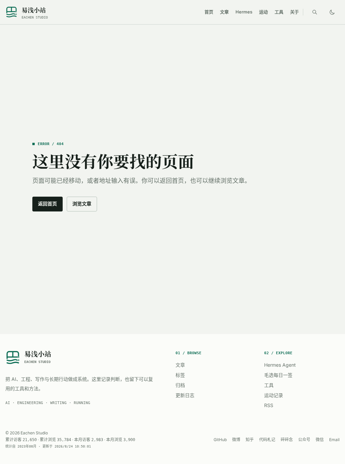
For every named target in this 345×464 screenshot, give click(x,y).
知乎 (250, 439)
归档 (180, 385)
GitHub (220, 439)
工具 (279, 11)
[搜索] (314, 12)
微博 (236, 439)
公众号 (304, 439)
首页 (209, 11)
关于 (294, 11)
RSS (268, 405)
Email (334, 439)
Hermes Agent (280, 365)
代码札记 (267, 439)
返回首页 (47, 203)
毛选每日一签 (278, 375)
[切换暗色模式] (332, 12)
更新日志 (185, 395)
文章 (224, 11)
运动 (263, 11)
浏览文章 (81, 203)
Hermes (244, 11)
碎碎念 (287, 439)
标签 (180, 375)
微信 (320, 439)
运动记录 (273, 395)
